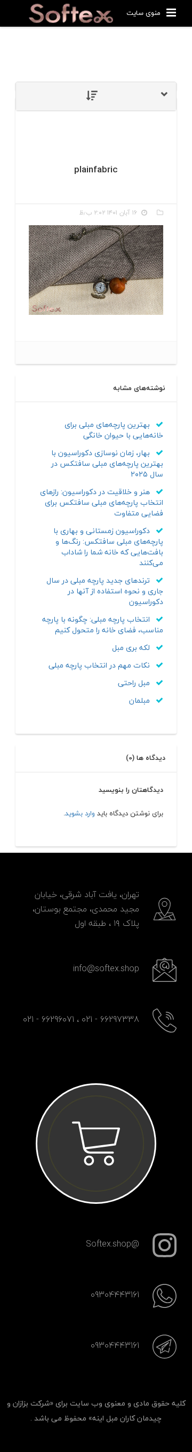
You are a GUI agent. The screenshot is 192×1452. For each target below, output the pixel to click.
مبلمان (140, 700)
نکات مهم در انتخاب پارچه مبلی (100, 665)
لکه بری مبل (132, 647)
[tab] (95, 96)
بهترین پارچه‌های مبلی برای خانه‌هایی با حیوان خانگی (114, 430)
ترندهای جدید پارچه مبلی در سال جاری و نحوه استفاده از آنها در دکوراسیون (104, 591)
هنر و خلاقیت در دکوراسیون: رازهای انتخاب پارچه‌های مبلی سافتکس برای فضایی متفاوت (101, 502)
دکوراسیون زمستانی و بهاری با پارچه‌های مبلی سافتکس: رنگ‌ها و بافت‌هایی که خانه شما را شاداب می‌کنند (108, 546)
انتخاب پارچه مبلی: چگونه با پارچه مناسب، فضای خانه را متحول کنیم (102, 625)
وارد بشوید (80, 813)
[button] (95, 96)
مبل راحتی (135, 682)
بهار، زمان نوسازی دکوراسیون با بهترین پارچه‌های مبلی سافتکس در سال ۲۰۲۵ (107, 463)
